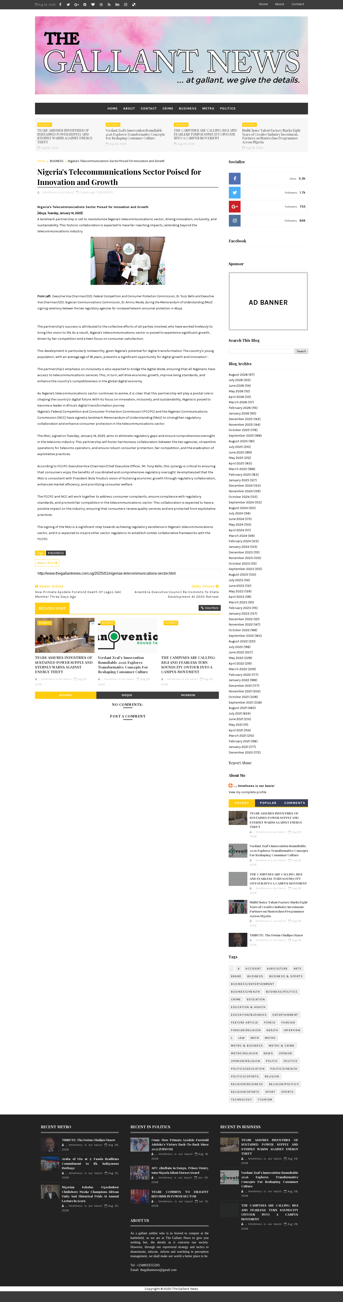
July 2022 (236, 647)
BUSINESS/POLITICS (282, 991)
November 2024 (241, 491)
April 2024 (236, 530)
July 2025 (236, 447)
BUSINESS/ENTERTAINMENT (252, 984)
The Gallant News (185, 1289)
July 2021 (235, 713)
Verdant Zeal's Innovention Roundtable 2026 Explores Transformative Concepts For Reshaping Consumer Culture (135, 134)
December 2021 (240, 686)
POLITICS (228, 108)
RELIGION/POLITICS (284, 1084)
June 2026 (236, 386)
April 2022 (236, 663)
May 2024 (236, 525)
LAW (241, 1038)
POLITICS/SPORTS (245, 1076)
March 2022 (238, 669)
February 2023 (240, 608)
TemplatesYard (185, 1296)
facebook (188, 695)
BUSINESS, (106, 192)
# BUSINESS (56, 553)
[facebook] (60, 4)
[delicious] (133, 4)
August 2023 (238, 575)
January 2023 (239, 614)
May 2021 (235, 725)
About (279, 4)
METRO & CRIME (282, 1045)
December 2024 (241, 486)
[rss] (109, 4)
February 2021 (239, 741)
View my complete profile (247, 792)
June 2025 (236, 452)
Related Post (52, 608)
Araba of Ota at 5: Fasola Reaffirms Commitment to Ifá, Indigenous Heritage (90, 1163)
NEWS (268, 1053)
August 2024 (238, 508)
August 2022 (238, 641)
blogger (66, 695)
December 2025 (241, 419)
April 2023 (236, 597)
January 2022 (239, 680)
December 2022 (241, 619)
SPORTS (287, 1091)
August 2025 (238, 441)
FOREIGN (288, 1022)
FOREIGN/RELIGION (246, 1030)
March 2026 (238, 402)
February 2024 (240, 541)
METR (255, 1038)
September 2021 (241, 702)
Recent (242, 803)
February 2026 (240, 408)
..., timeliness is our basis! (253, 786)
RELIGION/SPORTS (245, 1091)
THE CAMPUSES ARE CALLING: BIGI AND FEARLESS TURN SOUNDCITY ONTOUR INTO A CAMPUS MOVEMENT (205, 134)
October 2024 (239, 497)
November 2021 (240, 691)
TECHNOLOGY (241, 1099)
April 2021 (236, 730)
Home (263, 4)
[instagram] (125, 4)
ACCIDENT (253, 968)
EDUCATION (256, 999)
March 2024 (238, 536)
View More (211, 608)
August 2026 (238, 375)
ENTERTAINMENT (285, 1014)
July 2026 (236, 380)
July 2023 (236, 580)
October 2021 (239, 697)
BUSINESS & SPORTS (286, 976)
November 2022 (241, 624)
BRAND (236, 976)
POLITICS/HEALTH (284, 1068)
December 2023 (241, 552)
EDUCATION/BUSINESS (249, 1014)
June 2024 (236, 519)
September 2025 (241, 436)
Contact (298, 4)
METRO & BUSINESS (247, 1045)
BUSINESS (188, 108)
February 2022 (240, 675)
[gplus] (76, 4)
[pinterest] (84, 4)
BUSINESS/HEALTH (245, 991)
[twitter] (68, 4)
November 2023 (241, 558)
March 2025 (238, 469)
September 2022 (241, 636)
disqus (127, 695)
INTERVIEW (292, 1030)
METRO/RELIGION (244, 1053)
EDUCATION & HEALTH (248, 1007)
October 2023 (239, 564)
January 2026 (239, 413)
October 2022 (239, 630)
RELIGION (272, 1076)
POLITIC (272, 1061)
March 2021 (237, 736)
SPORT (270, 1091)
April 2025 (236, 463)
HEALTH (272, 1030)
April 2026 (236, 397)
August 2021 (238, 708)
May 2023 (236, 591)
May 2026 (236, 391)
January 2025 (239, 480)
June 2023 (236, 586)
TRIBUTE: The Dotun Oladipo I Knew (276, 935)
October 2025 (239, 430)
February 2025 (240, 475)
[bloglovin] (92, 4)
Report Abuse (240, 762)
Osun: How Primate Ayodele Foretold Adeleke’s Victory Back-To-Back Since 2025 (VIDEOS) (179, 1144)
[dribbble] (101, 4)
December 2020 (241, 752)
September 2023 (241, 569)
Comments (294, 803)
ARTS (298, 968)
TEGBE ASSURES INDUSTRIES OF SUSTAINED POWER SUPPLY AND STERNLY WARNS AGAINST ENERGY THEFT (64, 136)
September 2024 (241, 502)
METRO (208, 108)
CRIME (167, 108)
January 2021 (238, 747)
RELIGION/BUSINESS (247, 1084)
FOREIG (270, 1022)
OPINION (285, 1053)
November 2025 (241, 425)
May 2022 (236, 658)
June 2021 (236, 719)
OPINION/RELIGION (245, 1061)
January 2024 (239, 547)
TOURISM (265, 1099)
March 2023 (238, 602)
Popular (268, 803)
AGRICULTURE (277, 968)
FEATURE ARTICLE (244, 1022)
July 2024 (236, 513)
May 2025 (236, 458)
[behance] (117, 4)
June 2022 (236, 652)
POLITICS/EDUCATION (248, 1068)
